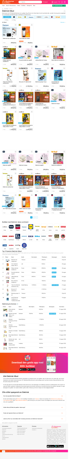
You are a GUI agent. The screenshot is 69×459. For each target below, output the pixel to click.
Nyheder (3, 439)
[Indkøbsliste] (65, 2)
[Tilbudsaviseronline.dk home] (8, 2)
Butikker (23, 5)
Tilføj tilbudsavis (5, 437)
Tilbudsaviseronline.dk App (7, 434)
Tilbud (18, 5)
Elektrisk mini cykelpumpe (56, 398)
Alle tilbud (6, 8)
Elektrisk (19, 398)
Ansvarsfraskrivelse (29, 450)
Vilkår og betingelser (38, 450)
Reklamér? (4, 429)
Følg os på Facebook (21, 429)
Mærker (3, 432)
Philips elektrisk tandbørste (21, 400)
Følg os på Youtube (21, 432)
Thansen (37, 398)
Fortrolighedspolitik (46, 450)
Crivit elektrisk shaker (8, 400)
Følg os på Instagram (21, 431)
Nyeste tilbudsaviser (11, 5)
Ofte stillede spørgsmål (6, 428)
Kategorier (29, 5)
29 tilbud (4, 22)
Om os (3, 435)
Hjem (3, 5)
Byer (34, 5)
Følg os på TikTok (20, 434)
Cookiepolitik (53, 450)
